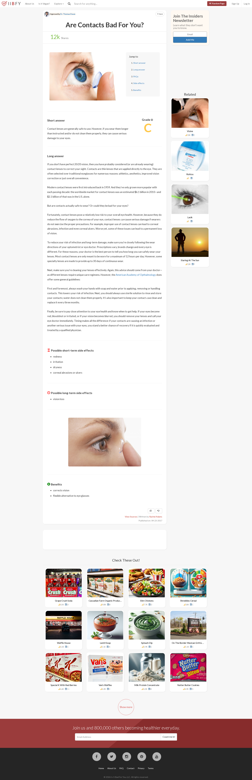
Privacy (141, 768)
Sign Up (235, 3)
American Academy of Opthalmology (136, 274)
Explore (58, 3)
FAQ (121, 768)
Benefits (137, 90)
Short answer (139, 63)
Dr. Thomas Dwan (67, 14)
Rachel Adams (155, 516)
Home (101, 768)
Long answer (139, 69)
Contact (130, 768)
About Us (29, 3)
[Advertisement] (100, 539)
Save (161, 14)
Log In (247, 3)
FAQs (135, 76)
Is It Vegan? (44, 3)
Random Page (218, 3)
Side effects (138, 83)
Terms (151, 768)
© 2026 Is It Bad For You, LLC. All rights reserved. (126, 777)
